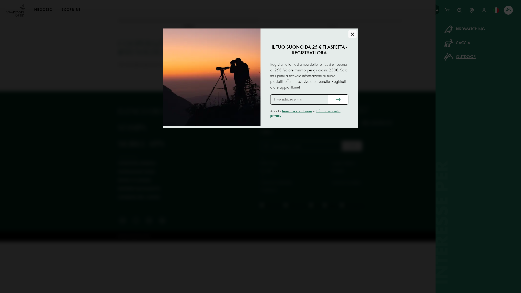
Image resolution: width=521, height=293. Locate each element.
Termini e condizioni (297, 111)
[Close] (352, 34)
